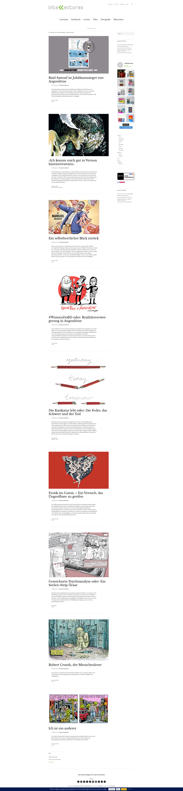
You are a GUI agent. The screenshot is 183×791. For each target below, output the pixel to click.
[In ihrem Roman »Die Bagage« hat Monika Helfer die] (121, 109)
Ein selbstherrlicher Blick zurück (74, 238)
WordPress (101, 785)
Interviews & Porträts (58, 187)
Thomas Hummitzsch (64, 85)
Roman (120, 137)
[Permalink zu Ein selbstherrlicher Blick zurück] (74, 233)
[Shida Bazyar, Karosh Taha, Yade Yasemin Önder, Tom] (130, 91)
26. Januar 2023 (54, 100)
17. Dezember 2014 (54, 518)
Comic (87, 19)
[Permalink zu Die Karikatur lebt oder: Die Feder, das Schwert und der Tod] (79, 405)
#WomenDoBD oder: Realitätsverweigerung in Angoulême (77, 319)
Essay (120, 146)
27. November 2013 (55, 743)
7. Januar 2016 (54, 343)
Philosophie (121, 150)
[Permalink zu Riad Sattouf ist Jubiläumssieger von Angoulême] (79, 73)
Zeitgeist (121, 155)
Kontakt (116, 4)
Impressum (122, 4)
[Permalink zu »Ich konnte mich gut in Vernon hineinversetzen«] (79, 155)
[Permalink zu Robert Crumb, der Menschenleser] (79, 660)
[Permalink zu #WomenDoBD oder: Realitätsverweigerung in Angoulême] (79, 312)
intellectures (77, 785)
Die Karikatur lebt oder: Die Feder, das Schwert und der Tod (78, 412)
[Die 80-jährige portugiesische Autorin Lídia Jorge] (130, 109)
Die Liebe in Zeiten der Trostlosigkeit (125, 44)
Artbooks (120, 163)
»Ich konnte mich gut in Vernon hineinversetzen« (73, 162)
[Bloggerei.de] (121, 182)
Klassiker (121, 140)
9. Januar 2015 (54, 438)
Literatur (64, 19)
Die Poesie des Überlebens (123, 46)
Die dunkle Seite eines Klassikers (124, 52)
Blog (127, 4)
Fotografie (105, 19)
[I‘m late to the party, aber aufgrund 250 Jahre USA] (130, 82)
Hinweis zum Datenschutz (85, 785)
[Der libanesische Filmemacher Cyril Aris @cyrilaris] (121, 73)
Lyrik (120, 142)
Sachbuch (75, 19)
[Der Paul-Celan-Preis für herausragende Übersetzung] (130, 100)
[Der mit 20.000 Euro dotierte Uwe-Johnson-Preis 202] (121, 118)
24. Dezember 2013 (55, 680)
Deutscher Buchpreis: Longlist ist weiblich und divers (124, 50)
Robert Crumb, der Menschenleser (75, 665)
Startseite (110, 4)
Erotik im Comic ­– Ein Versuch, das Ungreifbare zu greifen (76, 494)
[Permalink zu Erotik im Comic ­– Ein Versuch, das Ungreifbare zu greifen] (79, 488)
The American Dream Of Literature (124, 48)
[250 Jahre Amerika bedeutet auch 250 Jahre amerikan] (130, 73)
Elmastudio (112, 785)
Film (95, 19)
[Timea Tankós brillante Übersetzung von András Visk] (121, 82)
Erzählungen (121, 139)
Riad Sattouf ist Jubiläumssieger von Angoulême (76, 79)
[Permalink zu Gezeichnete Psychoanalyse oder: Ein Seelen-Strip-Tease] (79, 576)
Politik (120, 154)
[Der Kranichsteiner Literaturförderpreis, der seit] (130, 118)
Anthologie (121, 144)
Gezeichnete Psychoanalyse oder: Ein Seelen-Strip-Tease (77, 583)
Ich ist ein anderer (62, 728)
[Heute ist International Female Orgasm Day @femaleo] (121, 100)
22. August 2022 (54, 186)
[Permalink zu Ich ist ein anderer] (79, 723)
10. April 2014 (53, 605)
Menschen (118, 19)
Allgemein (53, 439)
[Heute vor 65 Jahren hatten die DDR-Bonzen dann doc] (121, 91)
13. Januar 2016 (54, 260)
